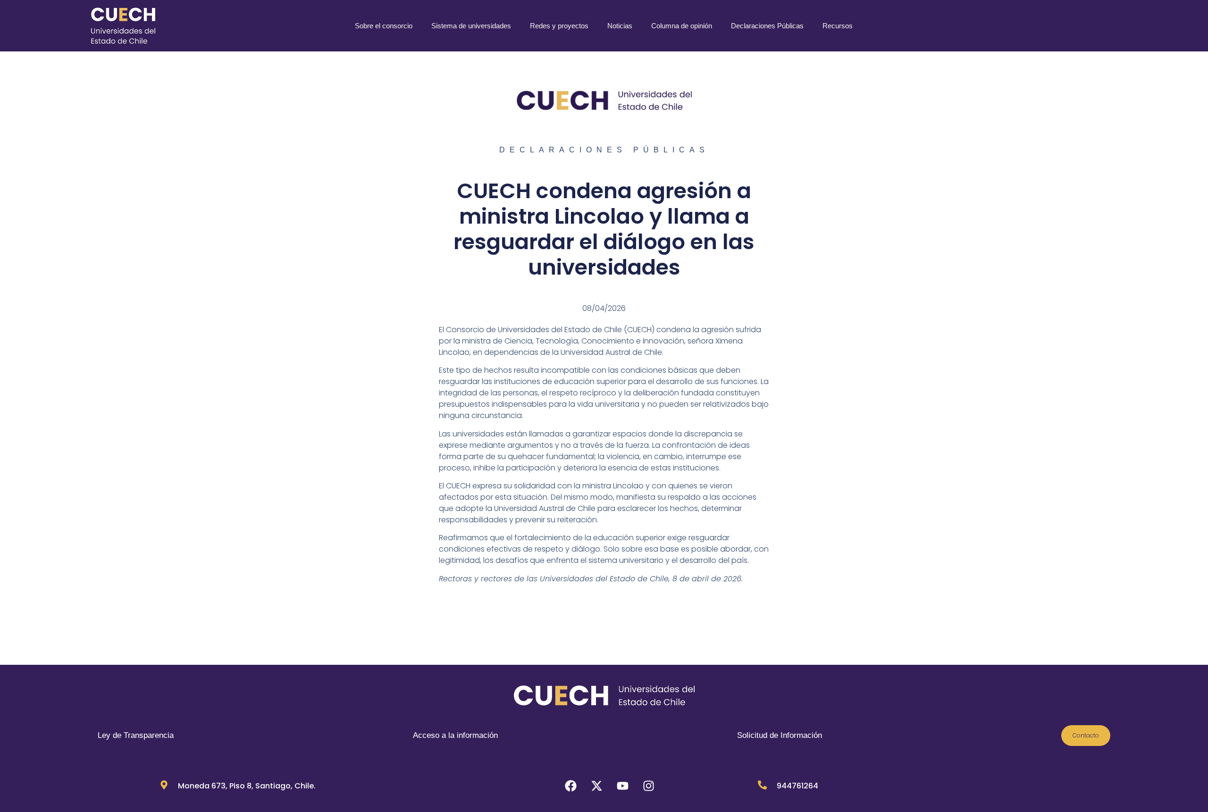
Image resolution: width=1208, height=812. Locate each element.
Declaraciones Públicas (767, 26)
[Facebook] (570, 786)
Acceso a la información (455, 735)
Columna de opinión (681, 26)
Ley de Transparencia (136, 735)
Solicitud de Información (779, 735)
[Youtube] (622, 786)
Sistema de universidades (471, 26)
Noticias (619, 26)
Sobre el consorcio (383, 26)
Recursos (837, 26)
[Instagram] (648, 786)
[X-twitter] (596, 786)
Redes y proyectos (559, 26)
